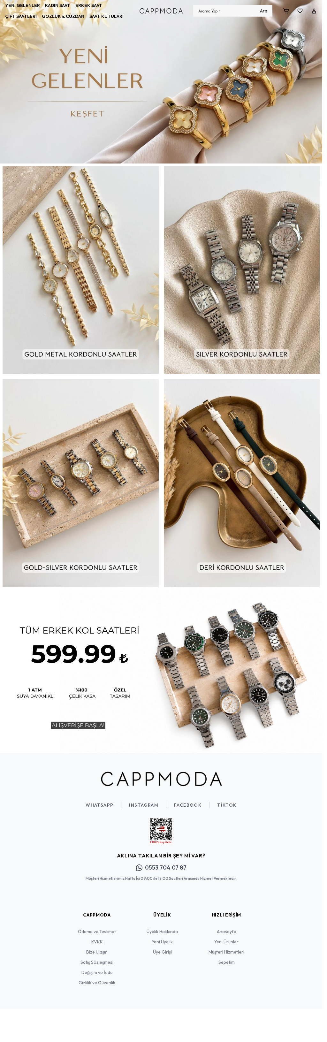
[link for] (161, 80)
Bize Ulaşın (97, 947)
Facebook (188, 800)
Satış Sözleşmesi (96, 957)
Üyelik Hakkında (162, 927)
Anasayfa (226, 927)
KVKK (97, 937)
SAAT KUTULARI (106, 16)
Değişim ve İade (97, 967)
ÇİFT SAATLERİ (21, 16)
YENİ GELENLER (22, 5)
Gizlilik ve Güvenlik (97, 978)
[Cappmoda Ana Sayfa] (161, 774)
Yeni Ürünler (226, 937)
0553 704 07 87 (165, 862)
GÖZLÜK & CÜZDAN (63, 16)
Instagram (143, 800)
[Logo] (161, 11)
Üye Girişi (162, 947)
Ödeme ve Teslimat (97, 927)
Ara (263, 11)
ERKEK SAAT (88, 5)
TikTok (226, 800)
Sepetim (226, 957)
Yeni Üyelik (162, 937)
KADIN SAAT (57, 5)
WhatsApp (99, 800)
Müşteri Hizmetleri (226, 947)
